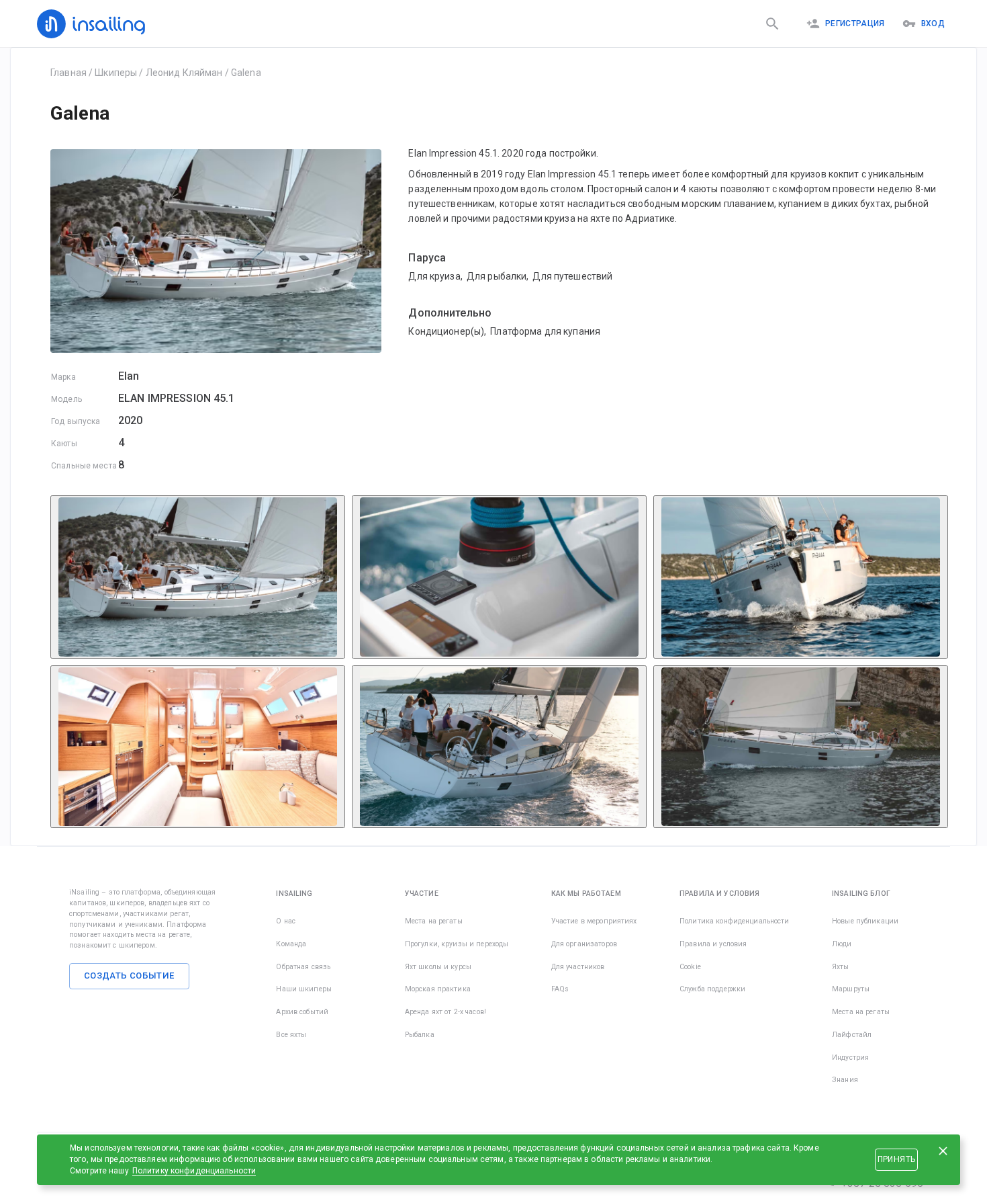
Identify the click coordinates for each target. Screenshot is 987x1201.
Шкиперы (116, 72)
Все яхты (291, 1034)
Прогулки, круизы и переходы (457, 944)
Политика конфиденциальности (734, 921)
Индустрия (850, 1057)
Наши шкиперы (304, 989)
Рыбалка (419, 1034)
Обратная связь (303, 966)
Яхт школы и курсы (438, 966)
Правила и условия (713, 944)
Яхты (840, 966)
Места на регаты (434, 921)
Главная (68, 72)
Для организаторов (584, 944)
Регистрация (855, 23)
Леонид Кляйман (184, 72)
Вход (933, 23)
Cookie (690, 966)
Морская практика (438, 989)
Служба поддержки (712, 989)
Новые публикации (865, 921)
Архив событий (302, 1011)
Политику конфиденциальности (194, 1170)
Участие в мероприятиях (594, 921)
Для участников (578, 966)
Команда (291, 944)
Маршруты (850, 989)
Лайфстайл (852, 1034)
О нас (285, 921)
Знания (845, 1079)
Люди (842, 944)
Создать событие (129, 975)
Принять (896, 1159)
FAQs (560, 989)
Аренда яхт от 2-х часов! (445, 1011)
